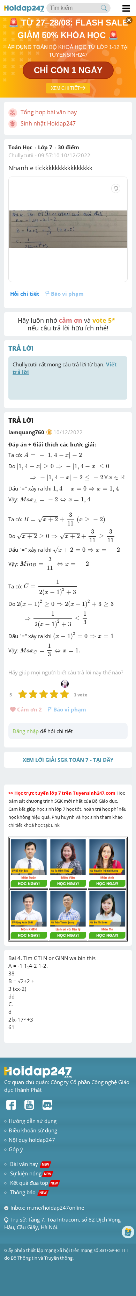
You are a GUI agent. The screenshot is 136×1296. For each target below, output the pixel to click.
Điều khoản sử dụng (33, 1130)
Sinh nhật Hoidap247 (48, 123)
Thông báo (28, 1192)
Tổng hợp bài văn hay (49, 112)
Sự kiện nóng (30, 1173)
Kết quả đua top (34, 1182)
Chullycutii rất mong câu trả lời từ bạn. (65, 368)
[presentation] (53, 455)
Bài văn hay (29, 1163)
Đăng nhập (26, 731)
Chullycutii (20, 155)
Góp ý (16, 1149)
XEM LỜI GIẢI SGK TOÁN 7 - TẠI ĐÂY (68, 759)
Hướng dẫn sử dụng (32, 1120)
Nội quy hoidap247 (32, 1139)
